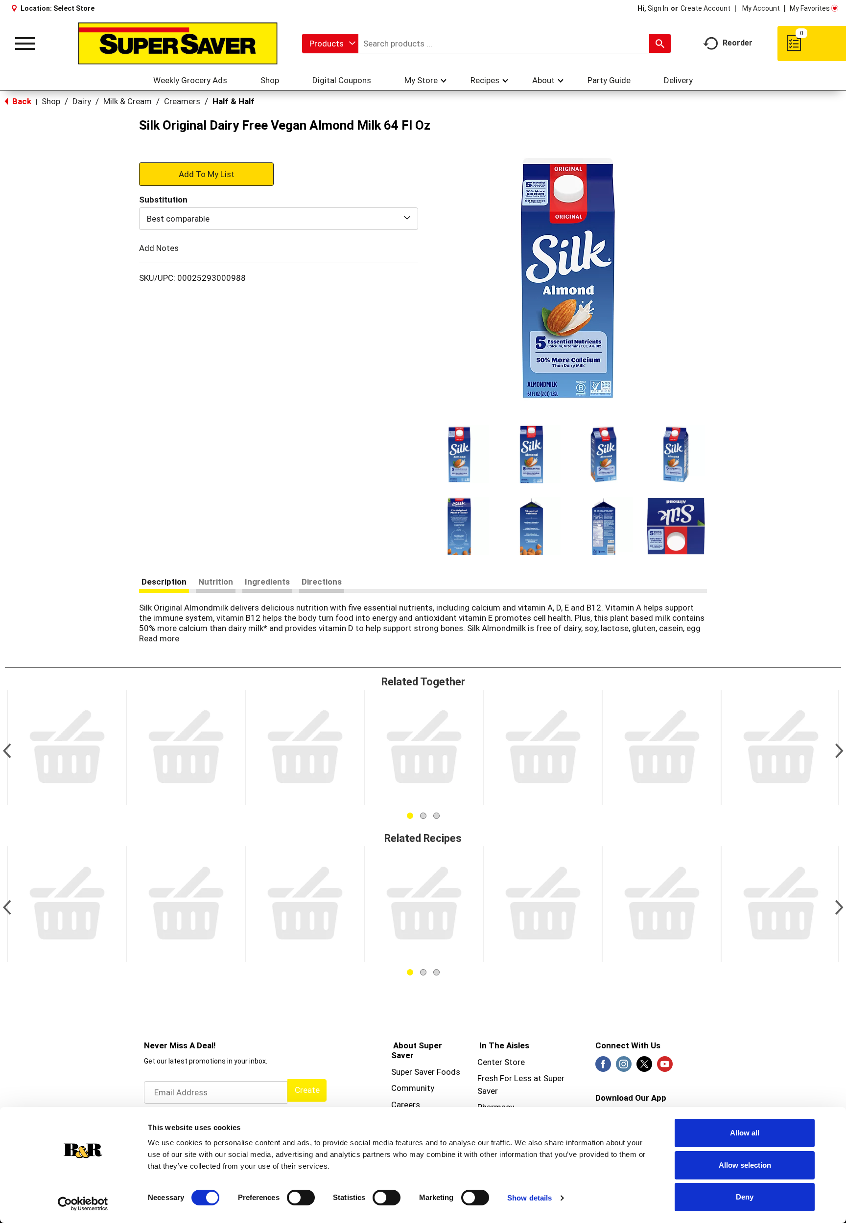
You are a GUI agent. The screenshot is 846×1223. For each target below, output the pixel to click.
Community (412, 1088)
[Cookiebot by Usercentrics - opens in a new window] (83, 1204)
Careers (405, 1105)
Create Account (705, 8)
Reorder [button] (737, 42)
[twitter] (644, 1067)
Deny (744, 1197)
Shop (51, 101)
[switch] (301, 1197)
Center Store (501, 1062)
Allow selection (745, 1165)
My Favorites (810, 8)
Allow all (744, 1133)
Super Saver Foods (425, 1072)
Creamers (182, 101)
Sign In (658, 8)
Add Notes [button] (159, 248)
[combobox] (330, 43)
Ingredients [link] (267, 582)
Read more (159, 638)
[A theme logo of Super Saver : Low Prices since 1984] (178, 44)
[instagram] (624, 1067)
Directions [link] (322, 582)
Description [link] (164, 582)
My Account (761, 8)
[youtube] (665, 1067)
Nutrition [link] (215, 582)
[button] (459, 454)
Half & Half (233, 101)
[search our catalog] (660, 43)
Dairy (81, 101)
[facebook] (603, 1067)
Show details (529, 1198)
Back (20, 101)
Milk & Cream (127, 101)
